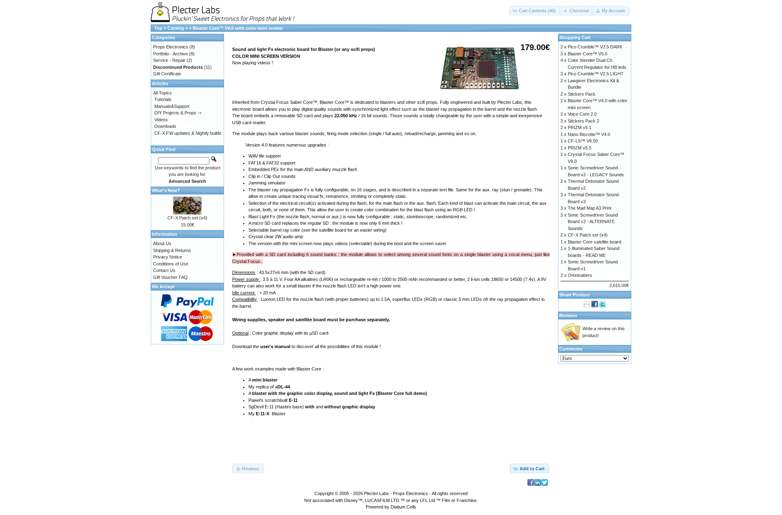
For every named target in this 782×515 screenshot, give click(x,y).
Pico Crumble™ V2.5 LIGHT (596, 73)
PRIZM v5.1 (579, 127)
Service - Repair (169, 60)
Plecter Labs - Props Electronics (396, 493)
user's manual (275, 346)
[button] (535, 10)
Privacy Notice (167, 256)
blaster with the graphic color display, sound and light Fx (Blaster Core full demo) (339, 393)
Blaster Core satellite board (594, 241)
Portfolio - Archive (170, 53)
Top (158, 28)
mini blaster (264, 379)
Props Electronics (170, 46)
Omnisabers (580, 275)
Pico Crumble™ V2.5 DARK (595, 46)
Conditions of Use (170, 263)
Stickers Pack (581, 94)
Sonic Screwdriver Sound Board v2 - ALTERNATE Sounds (593, 222)
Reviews (568, 315)
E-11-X (262, 413)
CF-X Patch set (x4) (187, 217)
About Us (162, 243)
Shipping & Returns (172, 250)
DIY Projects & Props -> (178, 112)
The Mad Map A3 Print (589, 208)
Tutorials (162, 99)
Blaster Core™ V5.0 (587, 53)
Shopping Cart (575, 37)
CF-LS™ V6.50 (583, 140)
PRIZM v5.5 (579, 147)
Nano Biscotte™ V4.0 (589, 134)
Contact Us (164, 270)
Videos (161, 119)
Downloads (165, 126)
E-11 (293, 400)
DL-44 (283, 386)
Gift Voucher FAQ (170, 277)
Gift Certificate (167, 73)
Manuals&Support (171, 106)
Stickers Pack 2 (583, 120)
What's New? (166, 190)
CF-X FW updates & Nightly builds (188, 133)
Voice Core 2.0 (582, 114)
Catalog (175, 28)
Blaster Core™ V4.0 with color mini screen (238, 28)
